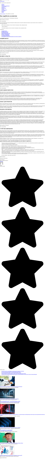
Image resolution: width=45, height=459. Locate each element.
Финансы (3, 7)
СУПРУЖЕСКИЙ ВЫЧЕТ (6, 35)
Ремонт (3, 11)
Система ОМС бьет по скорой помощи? (6, 430)
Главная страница (2, 13)
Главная (3, 4)
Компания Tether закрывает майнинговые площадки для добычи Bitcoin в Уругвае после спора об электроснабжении (19, 374)
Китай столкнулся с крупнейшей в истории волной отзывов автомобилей (13, 371)
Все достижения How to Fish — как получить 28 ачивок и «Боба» (11, 372)
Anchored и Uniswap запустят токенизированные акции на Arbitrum (10, 427)
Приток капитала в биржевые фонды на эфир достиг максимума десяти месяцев (14, 373)
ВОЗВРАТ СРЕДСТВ (5, 31)
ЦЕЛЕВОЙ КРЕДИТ (5, 32)
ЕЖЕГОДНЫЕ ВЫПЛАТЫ (6, 33)
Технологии (3, 10)
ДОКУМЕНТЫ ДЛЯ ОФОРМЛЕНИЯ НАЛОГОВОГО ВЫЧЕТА (11, 36)
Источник (1, 161)
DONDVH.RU (2, 1)
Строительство (4, 6)
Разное (3, 12)
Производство (4, 8)
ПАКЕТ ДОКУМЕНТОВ (5, 34)
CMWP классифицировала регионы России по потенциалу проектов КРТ (11, 455)
